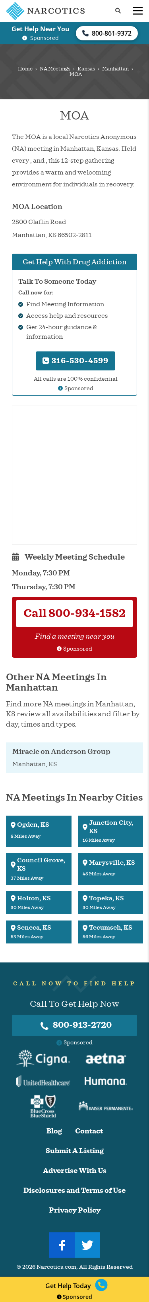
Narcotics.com (56, 1267)
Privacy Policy (75, 1210)
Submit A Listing (75, 1151)
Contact (89, 1131)
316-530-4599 (79, 361)
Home (25, 69)
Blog (54, 1131)
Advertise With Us (74, 1170)
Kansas (86, 69)
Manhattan (115, 69)
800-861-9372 (112, 33)
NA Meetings (55, 69)
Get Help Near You (41, 29)
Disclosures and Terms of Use (74, 1190)
